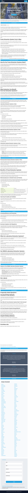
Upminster (15, 422)
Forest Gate (2, 393)
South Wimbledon (16, 410)
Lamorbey (15, 395)
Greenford (15, 437)
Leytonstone (2, 399)
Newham (2, 398)
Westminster (3, 414)
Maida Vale (2, 442)
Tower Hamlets (9, 346)
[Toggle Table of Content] (7, 25)
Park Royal (15, 409)
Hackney (12, 346)
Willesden (15, 389)
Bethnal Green (5, 346)
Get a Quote (13, 14)
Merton (15, 407)
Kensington (2, 450)
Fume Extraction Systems (6, 58)
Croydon (15, 417)
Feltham (15, 452)
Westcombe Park (3, 407)
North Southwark (3, 401)
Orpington (15, 423)
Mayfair (2, 427)
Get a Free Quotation (14, 290)
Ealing (15, 428)
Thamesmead (3, 443)
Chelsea (2, 441)
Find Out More (14, 98)
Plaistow (2, 392)
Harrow (15, 435)
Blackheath (2, 415)
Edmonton (2, 440)
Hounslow (15, 443)
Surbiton (15, 444)
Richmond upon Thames (17, 431)
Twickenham (16, 438)
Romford (15, 400)
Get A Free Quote (14, 378)
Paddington (2, 436)
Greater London (3, 406)
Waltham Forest (3, 419)
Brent (15, 387)
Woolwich (2, 426)
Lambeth (2, 434)
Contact (26, 1)
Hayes (15, 449)
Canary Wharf (3, 391)
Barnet (15, 408)
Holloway (2, 408)
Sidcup (15, 394)
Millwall (2, 394)
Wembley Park (16, 414)
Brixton (2, 433)
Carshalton (15, 430)
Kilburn (2, 448)
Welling (2, 454)
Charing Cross (3, 413)
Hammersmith (16, 396)
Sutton (15, 436)
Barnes (15, 403)
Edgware (15, 421)
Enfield (15, 393)
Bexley (15, 402)
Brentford (15, 424)
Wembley (15, 416)
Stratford (15, 346)
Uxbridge (15, 456)
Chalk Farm (2, 428)
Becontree (2, 449)
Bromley (1, 346)
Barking (2, 422)
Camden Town (3, 420)
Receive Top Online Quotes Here (14, 348)
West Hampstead (3, 447)
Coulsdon (15, 445)
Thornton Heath (16, 401)
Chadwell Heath (3, 455)
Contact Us (14, 211)
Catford (2, 435)
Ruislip (15, 451)
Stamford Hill (3, 400)
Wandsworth (16, 388)
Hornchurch (15, 415)
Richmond (15, 429)
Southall (15, 442)
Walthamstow (3, 412)
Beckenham (15, 386)
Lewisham (2, 429)
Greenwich (2, 405)
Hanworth (15, 450)
